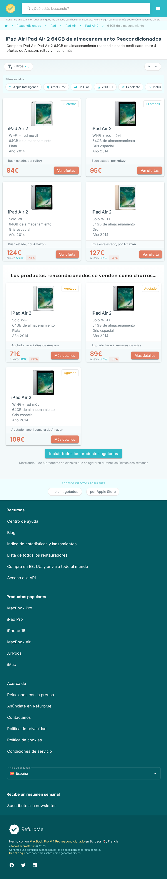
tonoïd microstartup (23, 846)
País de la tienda (20, 767)
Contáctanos (19, 717)
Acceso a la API (21, 577)
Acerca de (16, 683)
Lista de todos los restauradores (37, 555)
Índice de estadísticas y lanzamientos (42, 544)
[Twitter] (23, 864)
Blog (11, 532)
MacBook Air (19, 642)
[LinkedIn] (34, 864)
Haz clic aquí (101, 19)
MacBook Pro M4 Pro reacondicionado (57, 841)
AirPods (14, 653)
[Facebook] (11, 864)
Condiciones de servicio (29, 751)
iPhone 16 (16, 630)
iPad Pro (15, 619)
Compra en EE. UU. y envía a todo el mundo (47, 566)
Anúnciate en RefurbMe (29, 706)
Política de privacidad (27, 728)
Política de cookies (24, 740)
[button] (152, 66)
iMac (11, 664)
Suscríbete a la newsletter (31, 805)
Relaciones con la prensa (30, 694)
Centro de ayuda (22, 521)
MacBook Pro (19, 608)
